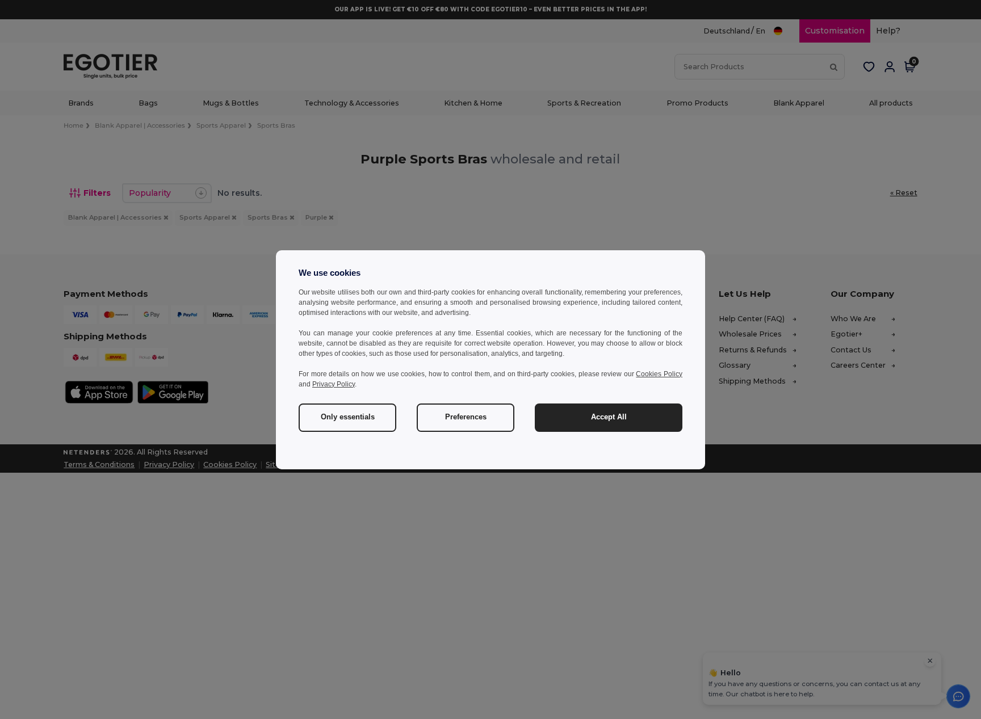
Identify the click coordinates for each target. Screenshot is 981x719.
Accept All (609, 417)
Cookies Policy (659, 374)
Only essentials (348, 417)
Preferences (466, 417)
